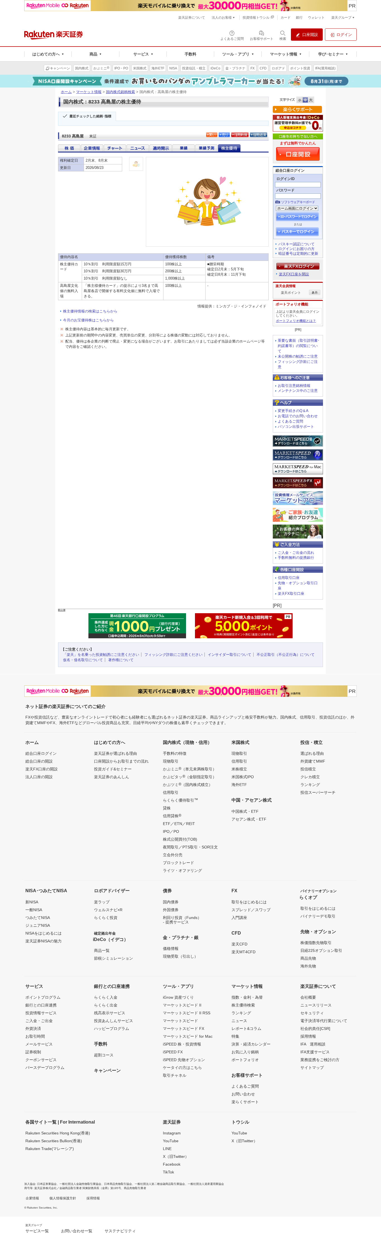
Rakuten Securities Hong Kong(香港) (57, 1133)
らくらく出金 (105, 1005)
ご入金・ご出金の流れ (296, 552)
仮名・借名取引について (83, 660)
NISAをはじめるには (43, 933)
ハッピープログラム (111, 1028)
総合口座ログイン (41, 753)
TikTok (168, 1172)
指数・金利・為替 (247, 997)
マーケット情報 (89, 92)
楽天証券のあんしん (111, 777)
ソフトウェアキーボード (298, 202)
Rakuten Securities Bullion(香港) (53, 1141)
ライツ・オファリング (182, 870)
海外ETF (239, 784)
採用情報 (308, 1036)
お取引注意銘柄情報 (294, 386)
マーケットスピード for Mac (188, 1036)
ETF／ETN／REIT (179, 823)
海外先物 (308, 966)
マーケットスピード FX (183, 1028)
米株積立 (239, 769)
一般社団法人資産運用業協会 (206, 1183)
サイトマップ (312, 1067)
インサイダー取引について (229, 655)
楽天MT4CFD (243, 952)
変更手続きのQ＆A (293, 411)
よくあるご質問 (290, 421)
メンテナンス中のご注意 (298, 391)
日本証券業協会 (47, 1183)
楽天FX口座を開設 (294, 274)
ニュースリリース (316, 1005)
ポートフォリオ (245, 1059)
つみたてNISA (37, 917)
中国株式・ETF (245, 811)
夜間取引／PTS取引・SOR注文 (190, 847)
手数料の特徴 (174, 753)
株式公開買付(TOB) (180, 839)
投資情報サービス (41, 1013)
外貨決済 (33, 1028)
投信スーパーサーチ (318, 792)
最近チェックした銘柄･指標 (90, 116)
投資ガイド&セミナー (113, 769)
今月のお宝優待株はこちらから (88, 320)
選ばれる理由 (312, 753)
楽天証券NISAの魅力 (43, 941)
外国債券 (171, 910)
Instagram (172, 1133)
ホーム (66, 92)
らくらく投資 (105, 917)
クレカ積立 (310, 777)
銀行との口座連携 (41, 1005)
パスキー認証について (296, 244)
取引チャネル (174, 1075)
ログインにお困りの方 (296, 249)
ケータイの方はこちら (182, 1067)
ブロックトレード (178, 862)
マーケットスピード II (182, 1005)
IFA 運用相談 (312, 1044)
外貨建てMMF (312, 761)
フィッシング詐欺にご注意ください (173, 655)
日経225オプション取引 (321, 950)
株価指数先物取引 (316, 942)
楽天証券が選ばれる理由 (115, 753)
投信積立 (308, 769)
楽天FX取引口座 (291, 593)
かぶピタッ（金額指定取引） (189, 776)
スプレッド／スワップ (251, 910)
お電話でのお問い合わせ (298, 416)
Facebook (171, 1164)
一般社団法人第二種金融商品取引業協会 (160, 1183)
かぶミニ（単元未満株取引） (189, 768)
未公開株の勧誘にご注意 (298, 356)
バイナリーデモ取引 (318, 916)
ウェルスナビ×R (108, 910)
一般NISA (33, 910)
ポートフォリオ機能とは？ (296, 321)
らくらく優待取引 (180, 799)
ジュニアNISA (37, 925)
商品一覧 (102, 950)
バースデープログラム (44, 1067)
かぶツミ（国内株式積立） (188, 784)
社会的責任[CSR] (315, 1028)
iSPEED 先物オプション (184, 1059)
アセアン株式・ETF (249, 819)
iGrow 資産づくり (178, 997)
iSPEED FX (173, 1052)
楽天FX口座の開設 (41, 769)
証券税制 (33, 1052)
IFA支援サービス (315, 1052)
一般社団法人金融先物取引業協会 (80, 1183)
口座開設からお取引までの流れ (121, 761)
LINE (167, 1148)
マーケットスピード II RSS (186, 1013)
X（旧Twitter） (176, 1156)
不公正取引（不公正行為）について (286, 655)
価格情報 (171, 948)
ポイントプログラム (43, 997)
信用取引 (171, 792)
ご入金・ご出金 (39, 1020)
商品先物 (308, 958)
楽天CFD (239, 944)
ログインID (285, 179)
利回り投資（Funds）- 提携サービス (182, 919)
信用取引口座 (289, 578)
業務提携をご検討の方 (319, 1059)
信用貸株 (172, 815)
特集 (235, 1036)
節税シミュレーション (113, 958)
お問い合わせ (243, 1094)
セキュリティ (312, 1013)
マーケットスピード (180, 1020)
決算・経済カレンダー (251, 1044)
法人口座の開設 (39, 777)
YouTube (171, 1141)
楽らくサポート (245, 1102)
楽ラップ (102, 902)
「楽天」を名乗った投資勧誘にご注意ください (101, 655)
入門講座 (239, 917)
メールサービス (39, 1044)
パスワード (285, 190)
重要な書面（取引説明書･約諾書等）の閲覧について (299, 345)
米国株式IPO (243, 777)
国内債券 (171, 902)
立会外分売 (172, 855)
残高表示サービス (109, 1013)
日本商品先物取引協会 (118, 1183)
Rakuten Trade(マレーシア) (49, 1148)
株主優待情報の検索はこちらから (90, 311)
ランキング (310, 784)
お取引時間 (35, 1036)
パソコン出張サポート (296, 427)
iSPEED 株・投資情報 (182, 1044)
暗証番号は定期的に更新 (298, 253)
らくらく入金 (105, 997)
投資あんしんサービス (113, 1020)
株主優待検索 (243, 1005)
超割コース (104, 1055)
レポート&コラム (246, 1028)
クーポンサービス (41, 1059)
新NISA (31, 902)
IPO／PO (171, 831)
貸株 (167, 808)
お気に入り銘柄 (245, 1052)
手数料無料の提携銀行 (296, 558)
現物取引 (171, 761)
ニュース (239, 1020)
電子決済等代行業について (323, 1020)
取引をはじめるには (249, 902)
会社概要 (308, 997)
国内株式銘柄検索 (120, 92)
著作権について (121, 660)
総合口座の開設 (39, 761)
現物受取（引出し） (180, 956)
